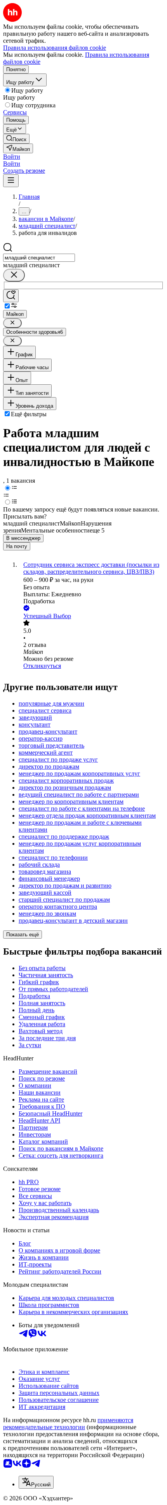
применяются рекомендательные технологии (68, 1423)
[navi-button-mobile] (11, 180)
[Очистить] (14, 275)
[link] (16, 139)
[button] (11, 156)
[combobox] (39, 258)
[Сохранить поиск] (11, 295)
